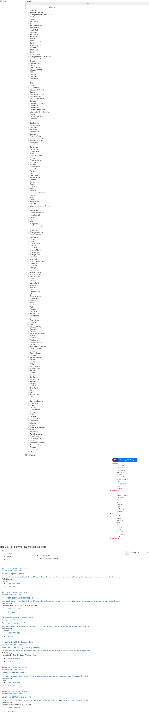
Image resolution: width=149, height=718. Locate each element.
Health (119, 502)
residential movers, (113, 577)
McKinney (120, 527)
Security (119, 481)
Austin (119, 516)
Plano (119, 529)
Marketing (120, 509)
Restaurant (121, 488)
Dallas (119, 518)
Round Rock (121, 532)
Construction (121, 497)
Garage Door (121, 472)
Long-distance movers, (59, 577)
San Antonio (121, 534)
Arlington (6, 581)
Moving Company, (74, 577)
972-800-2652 (15, 682)
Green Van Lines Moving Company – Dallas (21, 647)
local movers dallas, (45, 626)
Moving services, (87, 577)
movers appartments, (50, 676)
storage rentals (85, 651)
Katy (118, 525)
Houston (120, 520)
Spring (119, 536)
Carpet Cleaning (122, 495)
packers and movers (100, 577)
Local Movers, (46, 577)
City (113, 513)
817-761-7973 (15, 583)
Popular (115, 463)
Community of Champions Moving (17, 696)
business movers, (8, 676)
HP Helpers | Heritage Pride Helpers (18, 597)
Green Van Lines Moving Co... (15, 623)
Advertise (115, 539)
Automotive (121, 493)
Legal (119, 486)
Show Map (11, 587)
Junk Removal (122, 468)
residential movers (114, 601)
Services (120, 504)
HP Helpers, (37, 577)
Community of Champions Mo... (16, 672)
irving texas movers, (36, 676)
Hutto (119, 523)
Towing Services (122, 484)
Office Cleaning (122, 479)
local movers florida (59, 626)
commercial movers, (9, 577)
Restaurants (121, 511)
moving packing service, (66, 700)
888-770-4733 (15, 633)
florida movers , (32, 626)
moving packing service (66, 676)
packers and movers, (100, 601)
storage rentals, (84, 626)
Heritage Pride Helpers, (24, 577)
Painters (119, 475)
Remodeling (121, 465)
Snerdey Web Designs (127, 460)
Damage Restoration (124, 477)
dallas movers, (21, 626)
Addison (6, 631)
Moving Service (7, 570)
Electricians (121, 470)
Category (115, 491)
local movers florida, (59, 651)
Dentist (119, 500)
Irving (5, 680)
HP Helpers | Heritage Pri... (14, 573)
